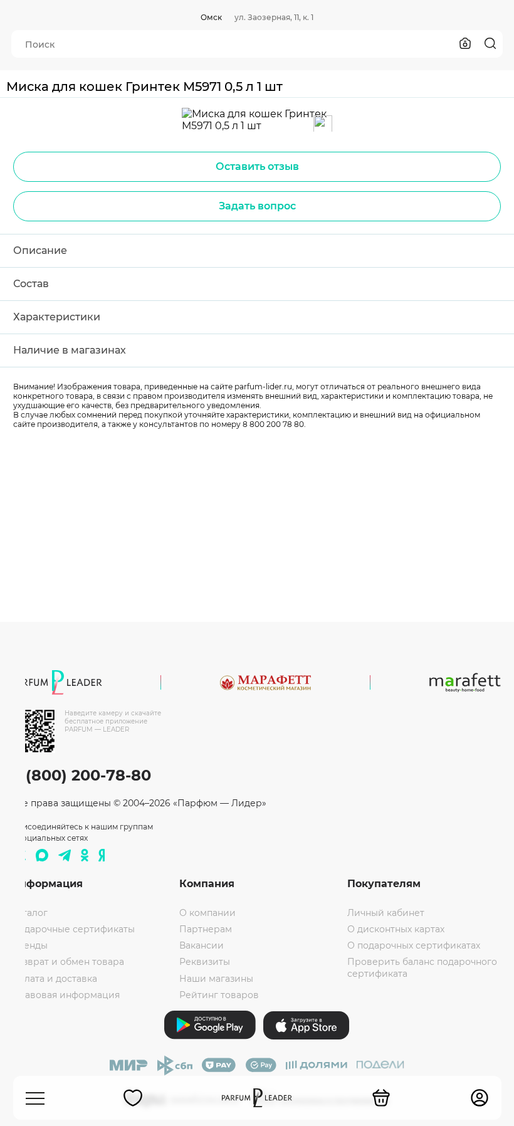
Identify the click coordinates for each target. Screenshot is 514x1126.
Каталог (29, 912)
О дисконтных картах (395, 929)
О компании (207, 912)
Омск (211, 17)
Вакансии (201, 945)
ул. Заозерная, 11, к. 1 (273, 17)
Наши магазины (216, 978)
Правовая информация (65, 995)
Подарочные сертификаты (73, 929)
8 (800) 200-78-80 (81, 775)
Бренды (29, 945)
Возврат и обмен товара (67, 961)
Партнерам (205, 929)
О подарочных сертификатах (413, 945)
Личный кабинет (385, 912)
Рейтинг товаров (219, 995)
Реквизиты (204, 961)
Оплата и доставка (54, 978)
